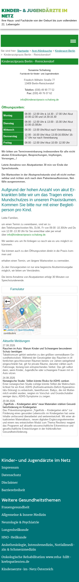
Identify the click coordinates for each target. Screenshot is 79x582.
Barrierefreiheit (13, 490)
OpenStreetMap (26, 329)
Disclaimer (10, 482)
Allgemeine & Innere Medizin (24, 515)
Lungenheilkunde (15, 530)
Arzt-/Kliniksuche (42, 50)
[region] (39, 289)
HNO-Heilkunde (14, 537)
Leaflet (10, 329)
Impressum (10, 467)
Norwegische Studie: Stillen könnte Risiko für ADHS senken (36, 380)
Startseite (23, 50)
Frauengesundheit (16, 507)
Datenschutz (11, 475)
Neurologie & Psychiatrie (20, 522)
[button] (22, 312)
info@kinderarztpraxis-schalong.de (39, 99)
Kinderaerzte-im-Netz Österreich (27, 569)
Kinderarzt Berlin (65, 50)
